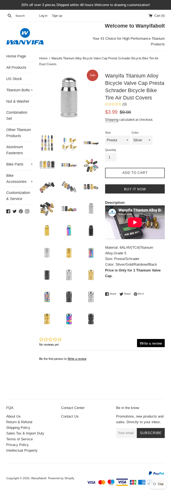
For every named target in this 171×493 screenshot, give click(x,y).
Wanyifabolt (38, 478)
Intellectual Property (22, 450)
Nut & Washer (17, 101)
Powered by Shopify (61, 478)
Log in (43, 15)
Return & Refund (19, 422)
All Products (16, 67)
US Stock (14, 79)
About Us (13, 416)
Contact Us (70, 416)
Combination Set (16, 115)
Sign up (57, 15)
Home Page (16, 56)
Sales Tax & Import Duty (25, 433)
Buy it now (135, 189)
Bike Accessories (19, 178)
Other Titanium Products (18, 133)
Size (108, 132)
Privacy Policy (17, 445)
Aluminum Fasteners (14, 150)
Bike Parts (19, 164)
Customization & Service (18, 196)
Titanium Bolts (19, 90)
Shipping (111, 119)
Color (135, 132)
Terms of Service (19, 439)
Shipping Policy (18, 428)
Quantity (110, 150)
